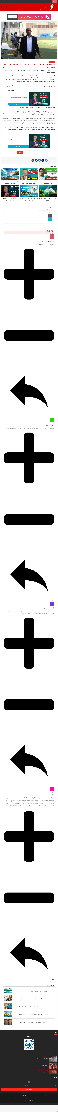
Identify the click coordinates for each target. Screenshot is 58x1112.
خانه (33, 1098)
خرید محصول (18, 104)
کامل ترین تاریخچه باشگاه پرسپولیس (40, 1070)
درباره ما (25, 1098)
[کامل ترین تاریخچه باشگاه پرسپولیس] (53, 1072)
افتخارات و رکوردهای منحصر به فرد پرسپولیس (39, 1064)
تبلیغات (29, 1098)
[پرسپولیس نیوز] (47, 7)
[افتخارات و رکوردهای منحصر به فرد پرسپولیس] (53, 1066)
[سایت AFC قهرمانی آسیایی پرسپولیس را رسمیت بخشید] (53, 1059)
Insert (57, 1111)
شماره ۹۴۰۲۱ (29, 1036)
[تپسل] (9, 90)
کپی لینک (20, 152)
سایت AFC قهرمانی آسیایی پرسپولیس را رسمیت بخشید (36, 1057)
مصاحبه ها (52, 62)
